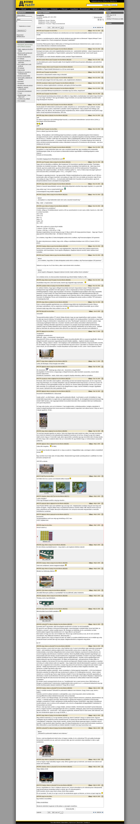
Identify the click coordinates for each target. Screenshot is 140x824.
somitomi (44, 285)
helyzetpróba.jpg (46, 756)
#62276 (65, 361)
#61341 (68, 162)
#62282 (65, 431)
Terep (47, 22)
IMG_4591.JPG (46, 621)
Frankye (44, 49)
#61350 (67, 285)
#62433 (65, 608)
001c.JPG (46, 605)
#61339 (68, 147)
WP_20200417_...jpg (46, 358)
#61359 (65, 302)
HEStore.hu (106, 1)
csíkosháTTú (45, 624)
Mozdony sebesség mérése (25, 85)
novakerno (44, 378)
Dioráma (53, 20)
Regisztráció (20, 35)
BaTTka (44, 476)
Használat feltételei (55, 822)
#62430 (63, 590)
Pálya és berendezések (58, 23)
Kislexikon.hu (113, 1)
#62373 (66, 514)
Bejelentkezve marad (24, 26)
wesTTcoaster (45, 30)
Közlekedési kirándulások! (25, 91)
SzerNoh (45, 17)
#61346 (65, 246)
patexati (44, 503)
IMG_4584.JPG (46, 587)
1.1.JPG (46, 493)
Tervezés (48, 23)
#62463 (68, 759)
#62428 (65, 563)
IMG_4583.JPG (46, 559)
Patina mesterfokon (42, 802)
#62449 (65, 715)
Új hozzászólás (98, 17)
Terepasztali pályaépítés (24, 56)
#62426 (63, 544)
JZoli (43, 590)
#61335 (70, 104)
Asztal (47, 20)
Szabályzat (87, 822)
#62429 (65, 568)
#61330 (72, 88)
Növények (53, 22)
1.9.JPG (63, 493)
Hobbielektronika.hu (96, 1)
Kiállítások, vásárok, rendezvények (23, 88)
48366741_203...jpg (46, 782)
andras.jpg (43, 428)
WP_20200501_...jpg (46, 473)
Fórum (40, 12)
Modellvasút (41, 20)
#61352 (68, 280)
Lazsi (43, 206)
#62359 (66, 503)
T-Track (20, 93)
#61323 (70, 77)
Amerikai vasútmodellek (24, 75)
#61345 (65, 206)
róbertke (44, 104)
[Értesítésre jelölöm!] (103, 20)
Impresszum (72, 822)
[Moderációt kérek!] (101, 20)
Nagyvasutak (21, 70)
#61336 (65, 115)
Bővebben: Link (90, 62)
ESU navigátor (21, 101)
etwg (43, 115)
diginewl (44, 331)
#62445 (68, 646)
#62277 (65, 366)
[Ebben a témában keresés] (98, 20)
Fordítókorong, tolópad (24, 98)
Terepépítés (21, 83)
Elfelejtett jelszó (21, 36)
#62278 (68, 378)
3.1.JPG (79, 493)
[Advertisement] (114, 57)
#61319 (70, 49)
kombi (43, 59)
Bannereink (80, 822)
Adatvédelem (64, 822)
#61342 (68, 183)
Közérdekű (21, 81)
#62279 (68, 391)
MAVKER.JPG (46, 541)
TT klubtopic (21, 58)
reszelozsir (45, 83)
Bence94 (44, 311)
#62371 (67, 496)
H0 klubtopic (21, 68)
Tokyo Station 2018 (42, 769)
